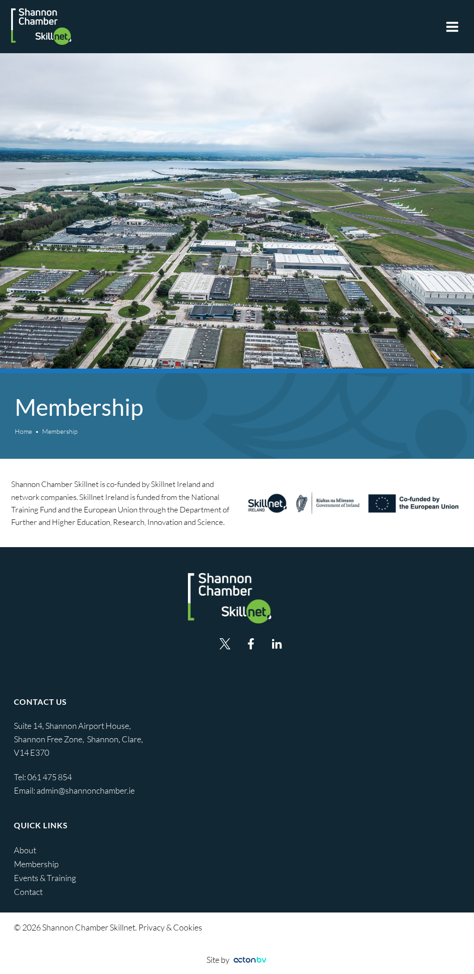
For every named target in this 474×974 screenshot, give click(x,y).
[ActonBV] (250, 960)
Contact (28, 892)
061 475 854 (50, 777)
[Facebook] (250, 643)
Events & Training (45, 878)
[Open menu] (452, 26)
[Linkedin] (276, 643)
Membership (36, 864)
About (25, 850)
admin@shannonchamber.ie (86, 790)
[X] (225, 643)
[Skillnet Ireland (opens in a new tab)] (353, 503)
